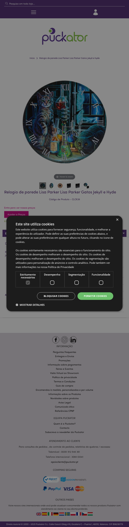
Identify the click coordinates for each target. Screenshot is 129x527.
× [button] (117, 219)
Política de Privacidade (61, 266)
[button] (30, 304)
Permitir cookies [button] (95, 296)
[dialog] (64, 263)
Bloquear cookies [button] (56, 296)
